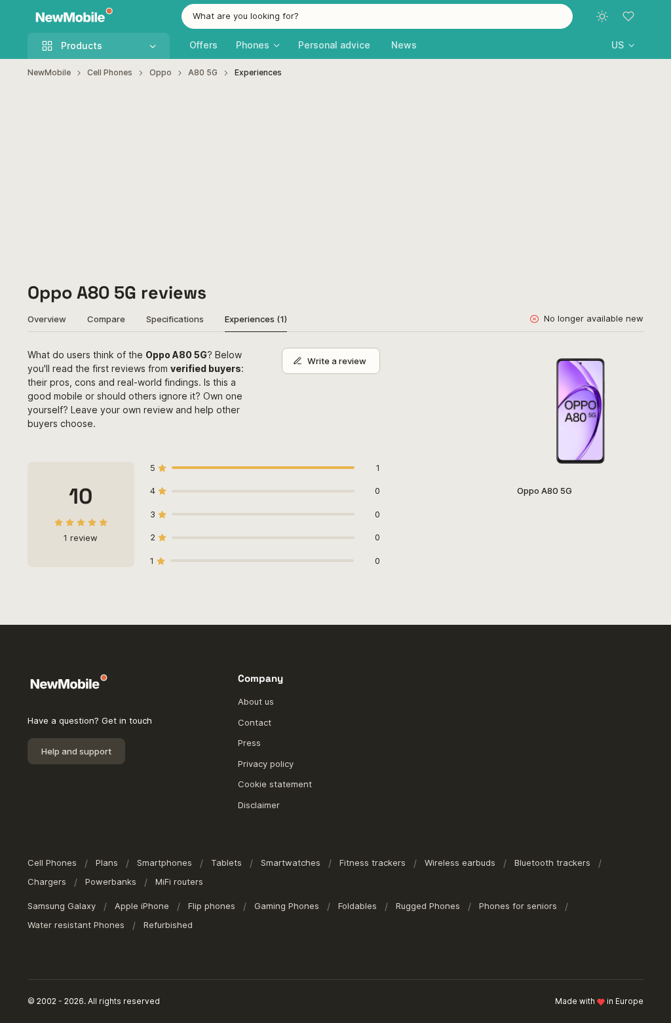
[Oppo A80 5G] (580, 411)
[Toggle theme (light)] (602, 16)
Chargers (47, 881)
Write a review (336, 361)
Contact (254, 722)
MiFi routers (179, 881)
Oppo (160, 72)
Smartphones (164, 862)
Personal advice (334, 44)
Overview (47, 319)
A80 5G (203, 72)
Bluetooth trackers (552, 862)
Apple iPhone (142, 906)
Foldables (357, 906)
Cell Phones (109, 72)
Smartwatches (290, 862)
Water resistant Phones (76, 925)
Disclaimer (259, 805)
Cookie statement (275, 784)
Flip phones (211, 906)
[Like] (626, 364)
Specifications (175, 319)
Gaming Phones (286, 906)
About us (256, 701)
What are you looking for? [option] (246, 15)
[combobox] (377, 16)
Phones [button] (252, 44)
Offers (203, 44)
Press (249, 742)
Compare (106, 319)
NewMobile (49, 72)
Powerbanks (110, 881)
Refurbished (168, 925)
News (404, 44)
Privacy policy (266, 763)
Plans (107, 862)
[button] (623, 45)
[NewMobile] (71, 16)
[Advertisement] (336, 180)
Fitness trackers (372, 862)
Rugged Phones (428, 906)
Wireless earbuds (460, 862)
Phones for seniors (518, 906)
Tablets (226, 862)
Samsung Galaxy (62, 906)
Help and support (76, 751)
